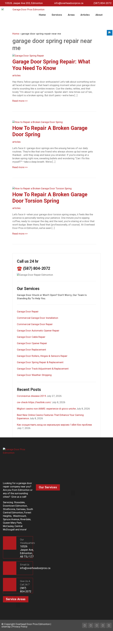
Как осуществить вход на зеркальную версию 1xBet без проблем (54, 424)
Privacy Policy (19, 626)
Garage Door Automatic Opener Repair (38, 330)
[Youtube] (102, 625)
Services (57, 14)
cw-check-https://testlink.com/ (34, 402)
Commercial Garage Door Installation (37, 317)
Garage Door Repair (28, 311)
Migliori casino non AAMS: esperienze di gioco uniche (46, 408)
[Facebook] (84, 625)
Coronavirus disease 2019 (31, 395)
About (99, 14)
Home (42, 14)
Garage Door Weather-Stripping (34, 374)
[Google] (109, 625)
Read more (20, 100)
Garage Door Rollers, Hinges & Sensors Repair (42, 355)
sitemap (5, 626)
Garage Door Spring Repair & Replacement (40, 362)
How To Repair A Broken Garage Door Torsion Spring (49, 197)
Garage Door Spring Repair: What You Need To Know (51, 65)
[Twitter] (96, 625)
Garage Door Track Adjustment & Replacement (43, 368)
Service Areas (15, 599)
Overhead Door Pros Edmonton (32, 624)
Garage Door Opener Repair (32, 343)
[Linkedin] (90, 625)
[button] (73, 493)
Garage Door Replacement (31, 349)
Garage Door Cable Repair (31, 336)
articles (16, 75)
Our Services (48, 487)
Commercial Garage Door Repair (35, 324)
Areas (71, 14)
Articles (85, 14)
